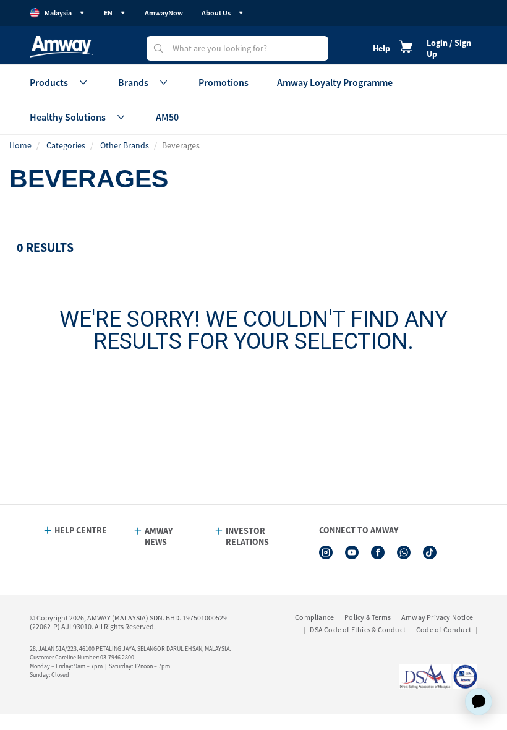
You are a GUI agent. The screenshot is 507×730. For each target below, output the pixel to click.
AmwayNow (164, 12)
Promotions (223, 82)
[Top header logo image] (61, 47)
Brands (133, 82)
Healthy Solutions (68, 117)
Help (381, 48)
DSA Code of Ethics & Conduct (358, 629)
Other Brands (124, 145)
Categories (65, 145)
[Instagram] (326, 552)
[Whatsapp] (404, 552)
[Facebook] (378, 552)
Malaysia (58, 12)
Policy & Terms (367, 617)
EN (108, 12)
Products (49, 82)
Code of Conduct (443, 629)
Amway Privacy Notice (437, 617)
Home (20, 145)
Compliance (314, 617)
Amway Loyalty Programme (335, 82)
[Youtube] (352, 552)
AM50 (167, 117)
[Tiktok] (430, 552)
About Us (216, 12)
